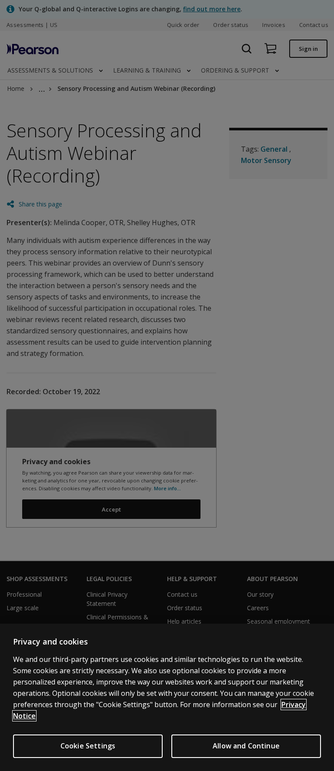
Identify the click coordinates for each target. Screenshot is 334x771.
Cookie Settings (87, 746)
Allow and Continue (246, 746)
